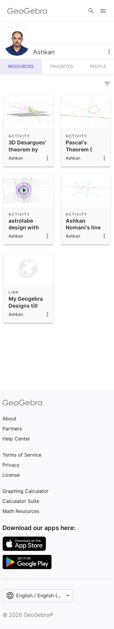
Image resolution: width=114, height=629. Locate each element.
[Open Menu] (103, 11)
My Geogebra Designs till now (26, 305)
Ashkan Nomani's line (83, 224)
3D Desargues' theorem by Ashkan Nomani (27, 152)
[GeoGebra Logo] (27, 11)
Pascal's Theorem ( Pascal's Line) (83, 149)
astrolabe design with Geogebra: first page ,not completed (28, 234)
